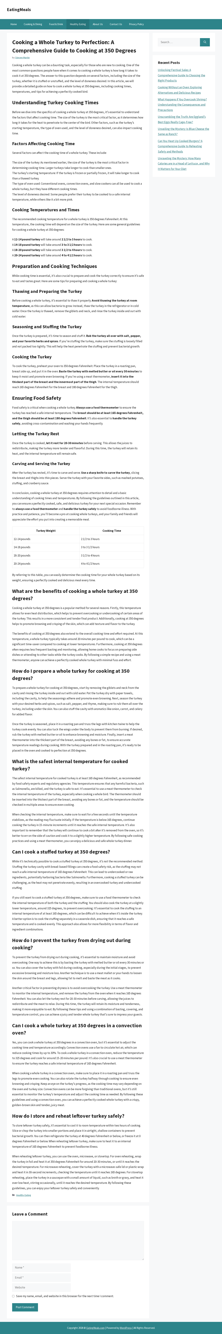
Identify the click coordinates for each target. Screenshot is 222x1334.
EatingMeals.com (95, 1327)
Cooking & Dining (33, 24)
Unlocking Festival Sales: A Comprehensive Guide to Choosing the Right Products (181, 75)
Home (13, 24)
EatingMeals (19, 9)
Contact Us (116, 24)
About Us (98, 24)
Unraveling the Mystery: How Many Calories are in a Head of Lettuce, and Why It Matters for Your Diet (184, 163)
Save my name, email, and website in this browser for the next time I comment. (65, 1296)
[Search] (205, 42)
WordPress (126, 1327)
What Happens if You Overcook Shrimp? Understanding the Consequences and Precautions (182, 105)
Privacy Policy (136, 24)
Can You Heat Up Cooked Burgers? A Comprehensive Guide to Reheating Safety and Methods (180, 146)
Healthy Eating (78, 24)
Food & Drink (56, 24)
